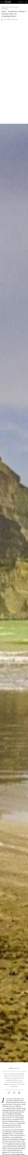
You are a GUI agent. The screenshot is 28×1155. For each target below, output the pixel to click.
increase (4, 1108)
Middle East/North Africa (10, 7)
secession (4, 1145)
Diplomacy (4, 8)
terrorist (14, 1133)
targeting (11, 1137)
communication (12, 1123)
